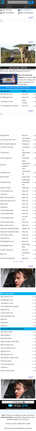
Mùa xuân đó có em (6, 94)
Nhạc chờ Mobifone (25, 10)
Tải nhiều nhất (27, 5)
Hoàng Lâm (25, 144)
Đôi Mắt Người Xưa (6, 97)
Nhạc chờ (2, 65)
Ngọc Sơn (25, 197)
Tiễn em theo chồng (6, 235)
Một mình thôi (4, 177)
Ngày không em (5, 335)
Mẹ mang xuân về (6, 338)
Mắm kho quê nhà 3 (7, 354)
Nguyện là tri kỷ (5, 351)
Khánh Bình (25, 158)
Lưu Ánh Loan (24, 218)
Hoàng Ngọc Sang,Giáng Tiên (26, 182)
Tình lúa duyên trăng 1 (7, 222)
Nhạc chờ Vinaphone (8, 12)
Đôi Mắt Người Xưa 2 (7, 241)
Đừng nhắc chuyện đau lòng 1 (9, 228)
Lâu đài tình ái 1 (5, 172)
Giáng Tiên (25, 188)
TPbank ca (4, 367)
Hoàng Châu (26, 177)
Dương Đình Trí (26, 254)
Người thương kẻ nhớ (7, 197)
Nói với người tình (6, 158)
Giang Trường (24, 102)
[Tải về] (35, 94)
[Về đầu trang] (34, 429)
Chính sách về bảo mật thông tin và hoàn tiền (18, 428)
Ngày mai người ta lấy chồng (10, 341)
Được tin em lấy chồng (7, 258)
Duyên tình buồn (5, 182)
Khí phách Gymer (6, 361)
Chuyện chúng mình (6, 250)
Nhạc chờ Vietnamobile (26, 12)
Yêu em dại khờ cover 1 (8, 348)
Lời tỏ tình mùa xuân (6, 147)
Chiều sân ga (4, 152)
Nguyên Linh (26, 228)
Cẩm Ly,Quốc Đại (26, 173)
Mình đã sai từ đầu (6, 332)
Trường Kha (26, 147)
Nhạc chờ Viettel (7, 10)
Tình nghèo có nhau (6, 101)
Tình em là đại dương (7, 364)
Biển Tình (3, 254)
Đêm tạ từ (3, 165)
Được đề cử (9, 7)
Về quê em (3, 194)
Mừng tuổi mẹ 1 (5, 238)
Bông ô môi (4, 204)
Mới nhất (8, 5)
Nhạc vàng (14, 65)
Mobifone (8, 65)
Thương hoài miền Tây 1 (8, 139)
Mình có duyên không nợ (8, 144)
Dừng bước (4, 207)
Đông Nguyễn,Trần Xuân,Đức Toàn (26, 164)
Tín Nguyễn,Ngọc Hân (26, 152)
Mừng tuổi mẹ (4, 135)
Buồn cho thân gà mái (7, 370)
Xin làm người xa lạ (6, 191)
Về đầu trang (18, 402)
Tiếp (22, 261)
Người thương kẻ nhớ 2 (7, 200)
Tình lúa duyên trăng (6, 210)
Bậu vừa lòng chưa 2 (7, 345)
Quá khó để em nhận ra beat (9, 357)
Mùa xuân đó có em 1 (7, 225)
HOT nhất (26, 7)
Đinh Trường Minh (26, 246)
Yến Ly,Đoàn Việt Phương (26, 140)
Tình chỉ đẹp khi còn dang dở (9, 106)
